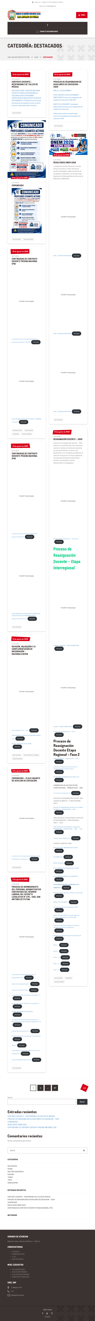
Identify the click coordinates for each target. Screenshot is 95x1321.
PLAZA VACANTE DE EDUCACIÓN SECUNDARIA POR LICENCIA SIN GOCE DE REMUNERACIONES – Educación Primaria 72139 (26, 616)
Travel (10, 1177)
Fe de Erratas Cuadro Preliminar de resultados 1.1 (26, 1003)
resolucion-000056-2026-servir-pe (21, 1059)
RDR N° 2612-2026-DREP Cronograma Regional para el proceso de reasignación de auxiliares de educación (68, 106)
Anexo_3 (55, 951)
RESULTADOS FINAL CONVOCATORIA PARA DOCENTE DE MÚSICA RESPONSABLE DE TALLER (26, 93)
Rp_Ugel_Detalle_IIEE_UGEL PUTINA (21, 743)
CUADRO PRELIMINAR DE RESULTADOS (22, 1011)
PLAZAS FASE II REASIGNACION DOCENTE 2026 (66, 777)
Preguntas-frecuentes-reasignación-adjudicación (67, 935)
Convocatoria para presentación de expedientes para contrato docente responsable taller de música (26, 103)
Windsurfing (13, 1183)
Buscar (10, 1097)
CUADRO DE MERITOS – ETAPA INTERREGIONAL (66, 645)
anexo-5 (14, 1045)
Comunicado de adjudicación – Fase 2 (64, 731)
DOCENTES (15, 1252)
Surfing (11, 1174)
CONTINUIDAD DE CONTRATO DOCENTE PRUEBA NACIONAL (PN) (24, 261)
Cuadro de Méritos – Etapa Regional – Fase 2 (66, 758)
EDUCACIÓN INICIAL (18, 1269)
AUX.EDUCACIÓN (17, 1259)
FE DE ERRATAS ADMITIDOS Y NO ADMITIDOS (65, 876)
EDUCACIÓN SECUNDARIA (20, 1274)
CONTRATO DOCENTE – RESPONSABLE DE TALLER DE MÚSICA (25, 84)
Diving (10, 1169)
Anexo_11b (56, 963)
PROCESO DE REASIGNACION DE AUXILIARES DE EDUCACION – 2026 (67, 84)
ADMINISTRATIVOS (18, 1254)
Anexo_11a (56, 957)
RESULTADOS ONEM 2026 (64, 162)
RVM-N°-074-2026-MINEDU (60, 902)
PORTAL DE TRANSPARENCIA (47, 6)
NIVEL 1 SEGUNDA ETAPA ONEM (62, 255)
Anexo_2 (55, 945)
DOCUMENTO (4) (58, 857)
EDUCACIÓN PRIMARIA (19, 1272)
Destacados (17, 113)
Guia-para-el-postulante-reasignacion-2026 (65, 907)
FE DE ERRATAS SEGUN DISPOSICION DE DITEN (66, 868)
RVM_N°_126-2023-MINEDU (62, 91)
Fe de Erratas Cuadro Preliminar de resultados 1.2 (26, 995)
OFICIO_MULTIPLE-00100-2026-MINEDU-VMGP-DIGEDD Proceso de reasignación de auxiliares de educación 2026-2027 (67, 97)
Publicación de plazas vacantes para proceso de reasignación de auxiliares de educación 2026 (66, 116)
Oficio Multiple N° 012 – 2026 (20, 730)
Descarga (76, 255)
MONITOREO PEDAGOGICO (21, 1277)
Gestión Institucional (31, 755)
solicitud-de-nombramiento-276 (21, 1031)
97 (55, 1088)
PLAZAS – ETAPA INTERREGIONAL (62, 726)
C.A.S (14, 1257)
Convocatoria (17, 430)
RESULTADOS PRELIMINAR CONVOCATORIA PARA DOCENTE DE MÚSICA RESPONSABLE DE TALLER (26, 98)
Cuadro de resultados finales (20, 990)
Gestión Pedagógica (16, 1172)
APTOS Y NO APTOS (58, 863)
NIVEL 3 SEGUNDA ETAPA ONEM (62, 411)
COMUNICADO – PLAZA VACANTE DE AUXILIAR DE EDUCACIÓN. (26, 779)
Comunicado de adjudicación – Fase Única (65, 539)
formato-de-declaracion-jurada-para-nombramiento (26, 1036)
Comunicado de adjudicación (61, 793)
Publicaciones (28, 239)
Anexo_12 (56, 969)
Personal (16, 434)
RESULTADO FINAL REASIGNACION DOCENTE (65, 847)
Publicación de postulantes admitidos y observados (68, 893)
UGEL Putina (47, 1310)
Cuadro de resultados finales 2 (20, 984)
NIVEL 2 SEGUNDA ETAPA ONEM (62, 333)
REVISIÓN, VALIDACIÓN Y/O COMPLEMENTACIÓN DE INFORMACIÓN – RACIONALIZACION (24, 650)
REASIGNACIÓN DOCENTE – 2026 (67, 439)
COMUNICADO (18, 185)
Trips (10, 1180)
